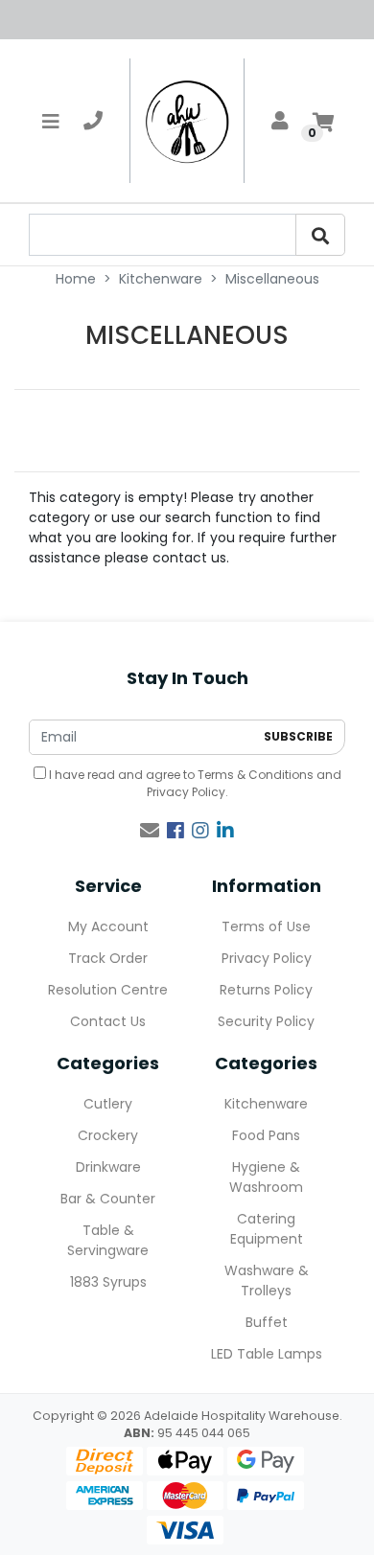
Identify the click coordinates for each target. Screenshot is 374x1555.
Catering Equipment (266, 1228)
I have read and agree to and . (193, 783)
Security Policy (266, 1021)
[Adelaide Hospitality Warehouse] (187, 120)
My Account (108, 926)
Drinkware (108, 1167)
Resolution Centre (108, 989)
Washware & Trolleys (266, 1280)
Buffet (266, 1322)
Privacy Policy (186, 792)
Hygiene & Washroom (266, 1177)
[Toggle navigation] (50, 120)
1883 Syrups (108, 1282)
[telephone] (93, 120)
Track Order (108, 958)
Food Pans (266, 1135)
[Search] (320, 235)
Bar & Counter (107, 1198)
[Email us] (149, 831)
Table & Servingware (108, 1240)
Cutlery (107, 1103)
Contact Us (108, 1021)
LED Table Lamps (266, 1353)
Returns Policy (266, 989)
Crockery (108, 1135)
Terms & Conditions (256, 774)
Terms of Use (266, 926)
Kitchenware (266, 1103)
